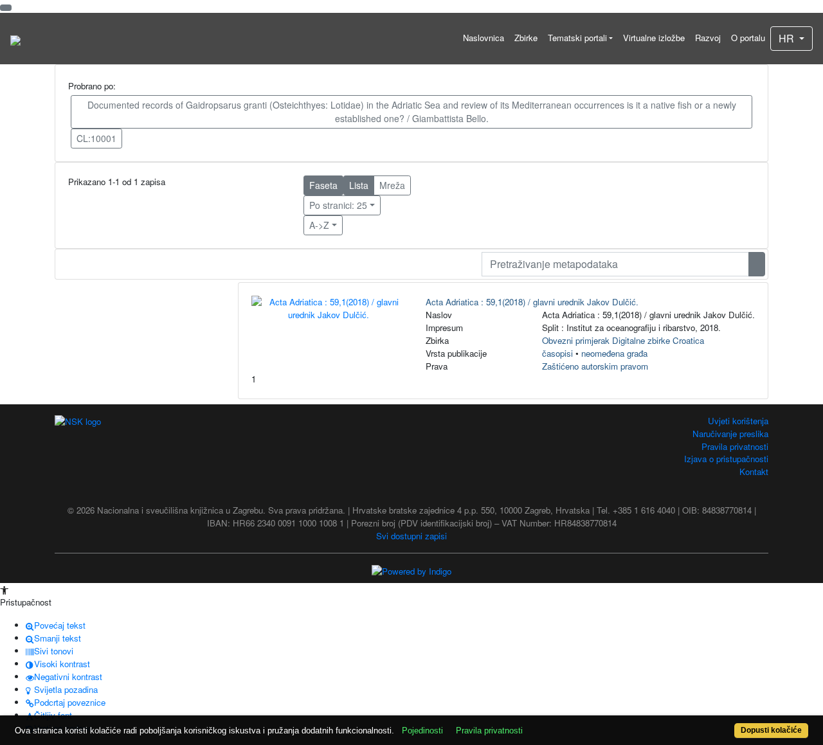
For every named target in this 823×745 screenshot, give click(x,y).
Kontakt (753, 471)
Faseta (323, 185)
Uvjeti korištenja (738, 421)
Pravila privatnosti (734, 446)
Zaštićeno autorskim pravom (595, 366)
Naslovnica (483, 37)
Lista (358, 185)
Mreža (392, 185)
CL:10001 (96, 138)
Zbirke (526, 37)
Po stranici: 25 (338, 205)
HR (788, 38)
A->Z (319, 225)
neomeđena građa (614, 353)
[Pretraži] (756, 264)
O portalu (748, 37)
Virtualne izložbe (654, 37)
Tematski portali (577, 37)
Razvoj (708, 37)
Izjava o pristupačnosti (726, 459)
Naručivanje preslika (730, 433)
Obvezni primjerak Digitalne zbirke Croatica (623, 340)
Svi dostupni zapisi (411, 536)
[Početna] (15, 38)
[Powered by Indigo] (411, 570)
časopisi (557, 353)
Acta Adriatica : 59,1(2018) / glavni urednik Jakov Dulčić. (532, 302)
